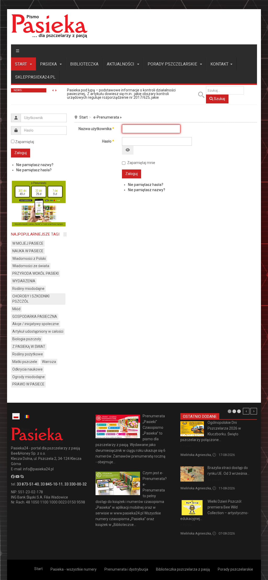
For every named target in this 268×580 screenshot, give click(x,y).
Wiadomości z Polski (29, 258)
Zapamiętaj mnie (141, 163)
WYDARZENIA (23, 281)
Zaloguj (131, 174)
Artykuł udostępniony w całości (37, 331)
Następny (253, 411)
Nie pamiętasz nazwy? (146, 190)
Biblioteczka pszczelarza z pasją (183, 569)
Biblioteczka (84, 64)
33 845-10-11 (52, 484)
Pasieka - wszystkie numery (74, 569)
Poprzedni (246, 411)
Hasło (108, 141)
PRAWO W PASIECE (28, 384)
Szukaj (219, 99)
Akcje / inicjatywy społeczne (35, 324)
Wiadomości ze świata (30, 266)
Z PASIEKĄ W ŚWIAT (28, 346)
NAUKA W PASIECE (27, 251)
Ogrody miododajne (28, 377)
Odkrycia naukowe (27, 369)
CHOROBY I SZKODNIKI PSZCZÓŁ (30, 298)
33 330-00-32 (75, 484)
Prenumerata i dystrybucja (126, 569)
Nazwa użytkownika (96, 129)
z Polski (186, 446)
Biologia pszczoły (26, 339)
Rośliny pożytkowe (27, 354)
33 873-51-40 (28, 484)
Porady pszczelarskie (173, 64)
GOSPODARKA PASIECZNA (34, 316)
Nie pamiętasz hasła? (145, 185)
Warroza (49, 362)
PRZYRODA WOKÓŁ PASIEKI (35, 273)
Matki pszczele (24, 362)
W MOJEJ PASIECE (27, 243)
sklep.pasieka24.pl (35, 77)
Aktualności (121, 64)
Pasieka (49, 64)
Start (21, 64)
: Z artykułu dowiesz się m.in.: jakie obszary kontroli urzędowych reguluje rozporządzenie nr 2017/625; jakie (121, 93)
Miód (16, 309)
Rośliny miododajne (28, 288)
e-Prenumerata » (107, 117)
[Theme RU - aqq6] (49, 26)
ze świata (215, 480)
